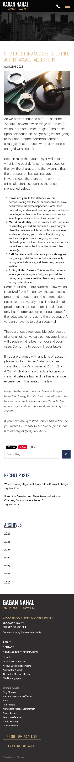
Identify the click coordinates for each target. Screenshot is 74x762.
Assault (6, 657)
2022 (7, 566)
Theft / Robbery (10, 721)
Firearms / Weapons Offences (18, 696)
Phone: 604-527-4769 (22, 736)
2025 (7, 541)
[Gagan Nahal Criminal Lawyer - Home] (16, 6)
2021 (7, 574)
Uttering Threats (10, 725)
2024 (7, 549)
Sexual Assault (10, 713)
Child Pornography (12, 678)
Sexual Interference (12, 717)
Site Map (20, 757)
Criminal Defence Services (20, 652)
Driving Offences (11, 688)
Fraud (5, 700)
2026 (7, 533)
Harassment (9, 704)
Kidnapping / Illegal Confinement (19, 709)
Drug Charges (9, 692)
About (7, 642)
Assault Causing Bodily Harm (17, 666)
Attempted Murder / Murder (16, 674)
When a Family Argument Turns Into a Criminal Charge (36, 484)
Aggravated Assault (13, 670)
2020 (7, 582)
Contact (8, 647)
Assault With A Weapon (14, 661)
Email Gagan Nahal (22, 746)
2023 (7, 558)
